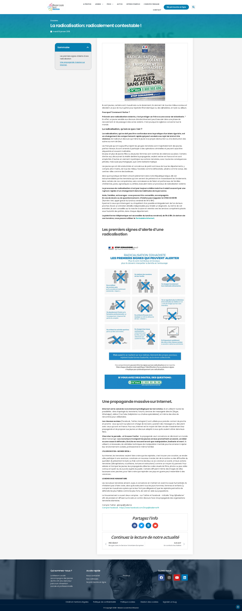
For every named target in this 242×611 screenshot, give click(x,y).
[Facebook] (161, 577)
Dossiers (54, 20)
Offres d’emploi (133, 4)
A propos (87, 4)
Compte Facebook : (110, 507)
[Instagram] (169, 577)
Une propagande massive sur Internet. (72, 63)
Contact (157, 10)
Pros (109, 4)
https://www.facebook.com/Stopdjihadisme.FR (139, 507)
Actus (120, 4)
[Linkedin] (185, 577)
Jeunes (98, 4)
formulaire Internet (145, 218)
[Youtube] (177, 577)
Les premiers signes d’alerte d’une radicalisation (74, 57)
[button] (193, 7)
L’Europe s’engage (151, 4)
